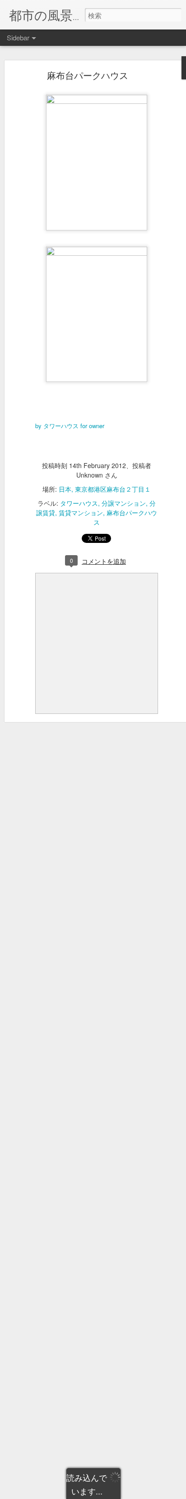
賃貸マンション (81, 512)
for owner (92, 425)
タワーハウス (79, 503)
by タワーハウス (57, 425)
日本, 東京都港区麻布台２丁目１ (105, 488)
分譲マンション (124, 503)
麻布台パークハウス (87, 75)
